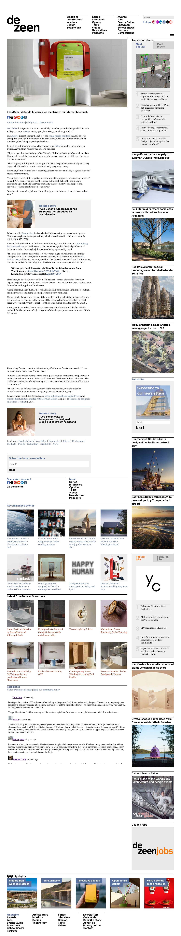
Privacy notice (92, 925)
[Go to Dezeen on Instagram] (157, 22)
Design (71, 25)
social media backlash (59, 135)
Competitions (126, 33)
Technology (74, 27)
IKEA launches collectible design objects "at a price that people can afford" (155, 141)
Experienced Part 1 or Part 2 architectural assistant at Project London (155, 651)
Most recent (161, 45)
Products (11, 444)
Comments (89, 917)
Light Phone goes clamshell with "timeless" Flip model (154, 129)
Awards (122, 17)
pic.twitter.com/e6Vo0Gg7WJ (43, 271)
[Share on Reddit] (19, 118)
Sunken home (51, 880)
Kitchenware (78, 441)
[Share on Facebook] (8, 118)
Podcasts (98, 33)
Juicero (26, 131)
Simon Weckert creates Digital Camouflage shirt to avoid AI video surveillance (154, 96)
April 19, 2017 (53, 273)
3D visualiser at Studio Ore (154, 627)
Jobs (120, 19)
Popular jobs (140, 558)
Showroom (124, 25)
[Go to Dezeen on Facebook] (164, 22)
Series (96, 17)
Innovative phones (89, 880)
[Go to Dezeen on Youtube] (171, 22)
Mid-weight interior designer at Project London (155, 618)
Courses (123, 30)
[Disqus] (67, 728)
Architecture (74, 19)
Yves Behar (12, 128)
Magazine (72, 17)
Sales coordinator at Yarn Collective (153, 607)
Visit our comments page (19, 689)
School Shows (126, 27)
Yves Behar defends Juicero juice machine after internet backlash (47, 112)
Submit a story (92, 920)
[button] (172, 36)
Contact (88, 928)
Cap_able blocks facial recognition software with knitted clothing (153, 119)
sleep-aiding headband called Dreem (63, 395)
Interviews (98, 19)
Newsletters (99, 30)
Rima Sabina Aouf (16, 122)
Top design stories (143, 40)
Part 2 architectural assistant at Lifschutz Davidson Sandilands (155, 640)
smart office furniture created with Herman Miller (32, 398)
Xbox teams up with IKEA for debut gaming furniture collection (155, 108)
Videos (96, 27)
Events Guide (126, 22)
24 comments (46, 122)
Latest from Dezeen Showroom (26, 596)
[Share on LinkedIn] (22, 118)
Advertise (89, 923)
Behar (58, 145)
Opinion (96, 22)
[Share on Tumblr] (25, 118)
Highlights (45, 444)
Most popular (140, 45)
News (55, 444)
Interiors (72, 22)
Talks (95, 25)
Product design (26, 441)
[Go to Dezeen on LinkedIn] (160, 22)
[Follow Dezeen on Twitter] (167, 22)
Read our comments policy (46, 689)
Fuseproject (28, 233)
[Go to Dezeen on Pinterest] (154, 22)
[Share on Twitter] (12, 118)
